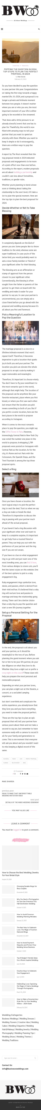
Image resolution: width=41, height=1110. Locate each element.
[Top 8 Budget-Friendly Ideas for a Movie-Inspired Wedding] (8, 961)
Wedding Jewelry (23, 1029)
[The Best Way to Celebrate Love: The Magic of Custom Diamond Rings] (8, 931)
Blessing (6, 759)
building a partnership (23, 172)
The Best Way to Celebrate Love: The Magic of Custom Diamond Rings (27, 930)
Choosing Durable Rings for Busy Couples (27, 887)
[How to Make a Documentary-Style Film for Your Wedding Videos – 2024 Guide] (8, 1002)
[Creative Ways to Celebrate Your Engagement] (8, 974)
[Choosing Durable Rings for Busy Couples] (8, 889)
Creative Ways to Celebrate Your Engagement (26, 972)
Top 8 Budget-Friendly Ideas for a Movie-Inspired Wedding (27, 959)
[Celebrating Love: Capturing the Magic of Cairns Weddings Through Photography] (8, 987)
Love (21, 759)
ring (24, 762)
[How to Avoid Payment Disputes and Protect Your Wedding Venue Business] (8, 946)
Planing (5, 762)
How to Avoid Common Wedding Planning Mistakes (27, 916)
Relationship (25, 65)
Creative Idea (16, 65)
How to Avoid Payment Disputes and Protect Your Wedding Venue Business (26, 945)
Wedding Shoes (8, 1036)
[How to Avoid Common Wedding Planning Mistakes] (8, 917)
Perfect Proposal (31, 759)
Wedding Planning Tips (24, 1033)
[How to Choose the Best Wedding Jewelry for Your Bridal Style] (20, 857)
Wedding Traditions (10, 1040)
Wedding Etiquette (17, 1026)
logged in (17, 829)
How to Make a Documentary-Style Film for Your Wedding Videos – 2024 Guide (28, 1001)
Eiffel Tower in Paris (14, 431)
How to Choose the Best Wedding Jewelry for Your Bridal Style (20, 873)
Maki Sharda (21, 77)
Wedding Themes (24, 1036)
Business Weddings (10, 1018)
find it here (31, 562)
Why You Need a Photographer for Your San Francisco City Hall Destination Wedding (28, 901)
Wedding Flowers (9, 1022)
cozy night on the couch (12, 672)
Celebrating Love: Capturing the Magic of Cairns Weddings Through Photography (27, 986)
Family (14, 759)
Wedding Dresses (27, 1018)
